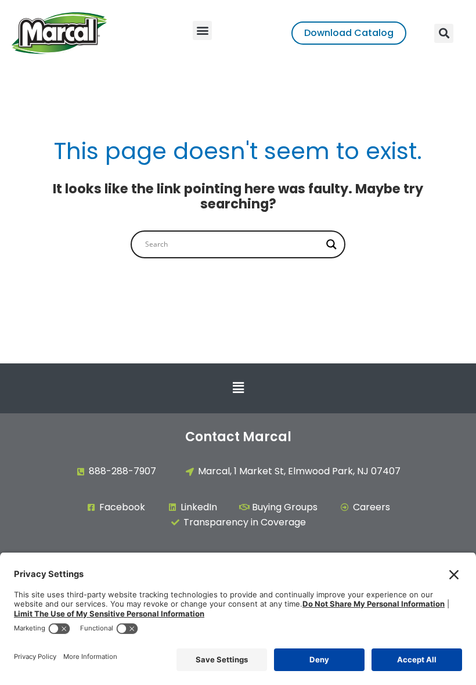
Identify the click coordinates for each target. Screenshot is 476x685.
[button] (202, 30)
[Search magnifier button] (331, 244)
